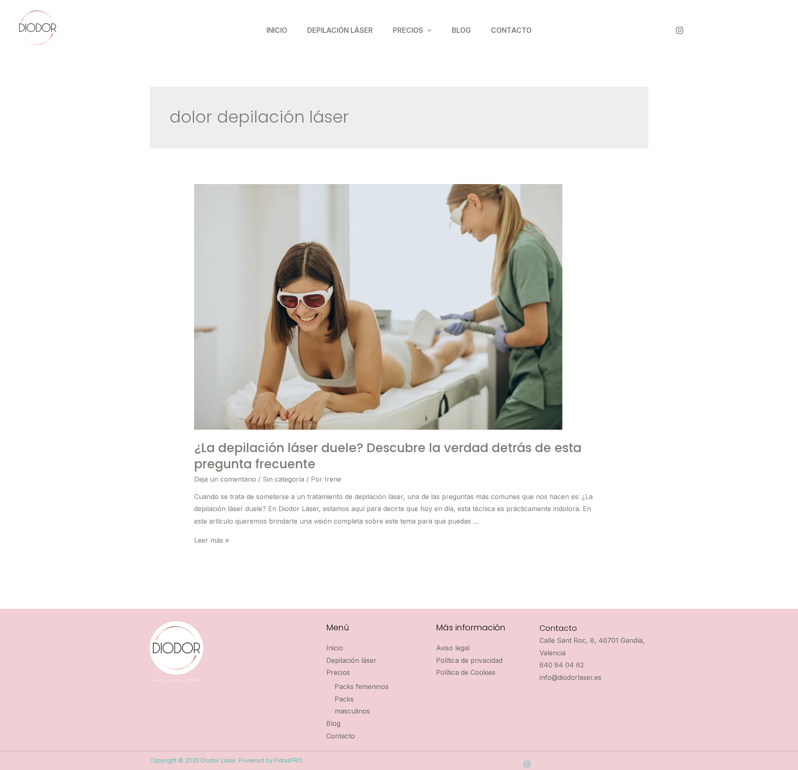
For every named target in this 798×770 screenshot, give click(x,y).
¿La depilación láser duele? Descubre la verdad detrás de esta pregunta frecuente (387, 456)
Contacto (511, 30)
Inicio (276, 30)
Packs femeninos (362, 686)
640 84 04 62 (561, 665)
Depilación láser (340, 30)
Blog (461, 30)
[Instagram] (679, 30)
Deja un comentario (225, 479)
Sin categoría (283, 479)
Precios (408, 30)
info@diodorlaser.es (570, 677)
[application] (427, 30)
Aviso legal (453, 648)
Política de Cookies (465, 672)
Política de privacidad (469, 660)
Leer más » (211, 540)
